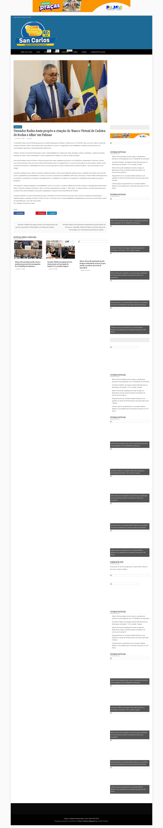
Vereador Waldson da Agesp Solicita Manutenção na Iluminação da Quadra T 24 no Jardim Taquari (59, 264)
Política (47, 51)
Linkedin (52, 213)
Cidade (75, 52)
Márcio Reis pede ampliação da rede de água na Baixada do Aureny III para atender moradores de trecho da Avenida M (92, 264)
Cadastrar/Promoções (98, 52)
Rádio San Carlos (26, 52)
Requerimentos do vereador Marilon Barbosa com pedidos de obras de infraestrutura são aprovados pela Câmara (130, 178)
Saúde (56, 51)
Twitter (30, 213)
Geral (38, 52)
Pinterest (41, 213)
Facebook (19, 213)
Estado (84, 52)
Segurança (66, 51)
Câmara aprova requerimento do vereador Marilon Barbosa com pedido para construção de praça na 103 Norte (130, 186)
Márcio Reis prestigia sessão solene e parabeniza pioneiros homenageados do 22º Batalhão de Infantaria (27, 264)
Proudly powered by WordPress (66, 821)
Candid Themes (103, 821)
